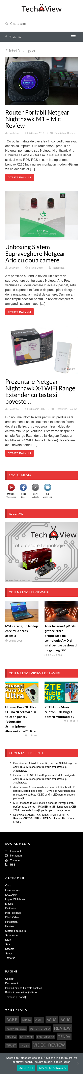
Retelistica (60, 133)
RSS (12, 864)
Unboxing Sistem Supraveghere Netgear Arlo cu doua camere (35, 253)
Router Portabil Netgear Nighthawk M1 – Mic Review (37, 119)
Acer (12, 1019)
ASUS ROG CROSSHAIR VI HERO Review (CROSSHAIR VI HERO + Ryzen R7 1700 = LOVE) (43, 818)
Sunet (8, 953)
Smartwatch (12, 935)
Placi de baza (13, 912)
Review (71, 133)
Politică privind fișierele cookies (23, 988)
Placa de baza (16, 1028)
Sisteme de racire (15, 931)
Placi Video (12, 917)
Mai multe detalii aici (52, 1068)
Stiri (7, 944)
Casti (8, 885)
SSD (8, 940)
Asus (66, 1019)
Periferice (10, 908)
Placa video (40, 1028)
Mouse (9, 903)
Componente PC (14, 890)
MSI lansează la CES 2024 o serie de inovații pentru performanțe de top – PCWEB (43, 804)
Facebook (15, 851)
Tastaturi (10, 958)
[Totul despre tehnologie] (41, 8)
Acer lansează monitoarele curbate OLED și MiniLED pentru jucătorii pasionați (44, 794)
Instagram (15, 855)
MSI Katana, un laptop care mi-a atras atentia (21, 630)
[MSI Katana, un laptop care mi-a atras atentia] (21, 611)
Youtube (14, 860)
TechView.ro (45, 1036)
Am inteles (26, 1068)
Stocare (9, 949)
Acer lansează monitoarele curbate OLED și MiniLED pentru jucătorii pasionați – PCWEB (44, 789)
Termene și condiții (16, 997)
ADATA (26, 1020)
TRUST (24, 1045)
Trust (11, 1045)
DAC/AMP (11, 894)
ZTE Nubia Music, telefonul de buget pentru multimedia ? (60, 711)
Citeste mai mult (19, 177)
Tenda (64, 1036)
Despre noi (11, 983)
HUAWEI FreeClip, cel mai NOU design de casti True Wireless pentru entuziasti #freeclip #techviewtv (45, 766)
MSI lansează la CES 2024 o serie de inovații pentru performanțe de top (45, 808)
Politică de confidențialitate (21, 992)
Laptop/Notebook (15, 899)
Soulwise (14, 133)
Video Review (49, 1045)
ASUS (52, 1019)
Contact (9, 979)
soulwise (26, 1036)
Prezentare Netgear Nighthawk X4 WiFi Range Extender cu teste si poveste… (40, 391)
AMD (39, 1019)
